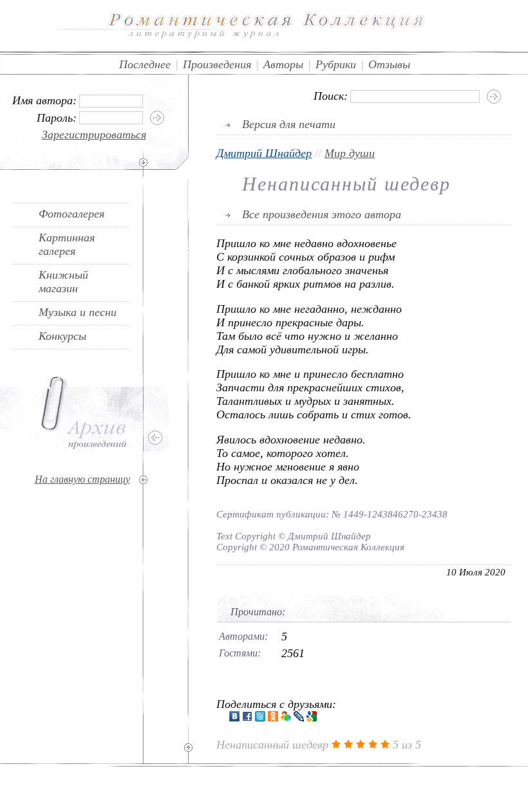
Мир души (350, 153)
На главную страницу (82, 479)
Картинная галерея (67, 244)
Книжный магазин (63, 281)
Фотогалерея (71, 213)
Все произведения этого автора (321, 214)
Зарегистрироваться (94, 134)
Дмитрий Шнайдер (264, 153)
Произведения (217, 64)
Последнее (145, 64)
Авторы (283, 64)
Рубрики (336, 64)
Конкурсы (62, 336)
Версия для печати (288, 124)
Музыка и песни (78, 312)
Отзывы (389, 64)
